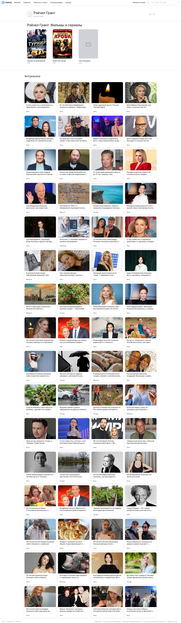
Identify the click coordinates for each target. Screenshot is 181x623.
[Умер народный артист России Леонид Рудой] (107, 98)
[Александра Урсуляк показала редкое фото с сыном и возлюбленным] (107, 333)
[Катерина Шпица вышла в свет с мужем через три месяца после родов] (140, 198)
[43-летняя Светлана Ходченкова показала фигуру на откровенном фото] (40, 333)
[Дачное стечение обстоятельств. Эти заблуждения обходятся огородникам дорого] (107, 400)
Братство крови (59, 61)
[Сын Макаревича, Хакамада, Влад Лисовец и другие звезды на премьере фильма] (40, 232)
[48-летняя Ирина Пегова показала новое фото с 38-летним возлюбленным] (107, 434)
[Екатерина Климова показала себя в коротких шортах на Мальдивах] (40, 366)
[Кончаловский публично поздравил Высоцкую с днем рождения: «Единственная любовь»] (140, 366)
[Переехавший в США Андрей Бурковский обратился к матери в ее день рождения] (40, 165)
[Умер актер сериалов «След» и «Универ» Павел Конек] (40, 434)
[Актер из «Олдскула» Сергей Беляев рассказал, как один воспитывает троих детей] (140, 333)
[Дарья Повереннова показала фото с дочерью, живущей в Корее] (140, 266)
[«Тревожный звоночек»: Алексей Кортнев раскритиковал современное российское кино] (140, 434)
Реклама (18, 621)
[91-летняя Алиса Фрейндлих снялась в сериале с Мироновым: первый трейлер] (73, 98)
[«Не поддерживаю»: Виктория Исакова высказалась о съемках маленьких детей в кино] (140, 299)
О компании (10, 621)
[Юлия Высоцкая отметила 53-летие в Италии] (140, 467)
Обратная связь (172, 621)
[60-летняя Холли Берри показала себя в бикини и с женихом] (40, 534)
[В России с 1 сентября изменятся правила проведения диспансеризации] (73, 232)
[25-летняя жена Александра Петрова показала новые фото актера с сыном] (107, 232)
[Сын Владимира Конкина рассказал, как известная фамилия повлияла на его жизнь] (40, 198)
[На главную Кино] (8, 2)
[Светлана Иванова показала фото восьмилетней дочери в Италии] (107, 602)
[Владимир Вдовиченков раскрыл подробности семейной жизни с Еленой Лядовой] (40, 131)
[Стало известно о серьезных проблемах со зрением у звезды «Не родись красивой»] (140, 232)
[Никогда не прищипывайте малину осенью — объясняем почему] (73, 299)
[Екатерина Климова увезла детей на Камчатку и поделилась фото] (107, 568)
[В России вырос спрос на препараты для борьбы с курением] (140, 400)
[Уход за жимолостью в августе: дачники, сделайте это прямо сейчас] (40, 400)
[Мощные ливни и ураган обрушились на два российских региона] (73, 400)
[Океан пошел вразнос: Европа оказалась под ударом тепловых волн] (107, 198)
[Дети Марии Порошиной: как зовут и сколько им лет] (140, 98)
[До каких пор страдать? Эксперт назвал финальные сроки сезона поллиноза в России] (140, 568)
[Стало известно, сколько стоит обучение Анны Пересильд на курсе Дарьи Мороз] (73, 434)
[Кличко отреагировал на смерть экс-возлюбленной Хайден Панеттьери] (73, 333)
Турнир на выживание (36, 61)
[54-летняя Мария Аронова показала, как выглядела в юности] (107, 467)
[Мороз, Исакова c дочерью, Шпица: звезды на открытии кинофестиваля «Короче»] (73, 602)
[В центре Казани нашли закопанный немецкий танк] (40, 266)
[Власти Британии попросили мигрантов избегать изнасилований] (40, 299)
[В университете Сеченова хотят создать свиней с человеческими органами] (107, 366)
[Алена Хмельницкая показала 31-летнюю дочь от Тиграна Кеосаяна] (40, 467)
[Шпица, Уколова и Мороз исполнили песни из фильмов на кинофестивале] (140, 602)
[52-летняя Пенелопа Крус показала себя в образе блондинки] (40, 568)
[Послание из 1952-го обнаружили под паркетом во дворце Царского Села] (73, 198)
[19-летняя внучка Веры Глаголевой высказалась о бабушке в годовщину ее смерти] (40, 501)
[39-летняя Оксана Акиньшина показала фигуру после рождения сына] (107, 534)
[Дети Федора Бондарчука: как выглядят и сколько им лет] (140, 131)
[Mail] (3, 2)
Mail (3, 621)
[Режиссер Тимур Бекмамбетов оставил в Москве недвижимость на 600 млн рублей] (73, 165)
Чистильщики (84, 61)
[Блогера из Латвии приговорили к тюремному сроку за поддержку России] (73, 568)
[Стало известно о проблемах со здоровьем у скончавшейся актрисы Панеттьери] (40, 98)
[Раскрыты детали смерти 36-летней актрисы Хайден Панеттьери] (140, 165)
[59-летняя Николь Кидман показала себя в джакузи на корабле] (40, 602)
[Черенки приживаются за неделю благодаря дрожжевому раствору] (107, 501)
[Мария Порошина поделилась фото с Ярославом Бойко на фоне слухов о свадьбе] (107, 131)
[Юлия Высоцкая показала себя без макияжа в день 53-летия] (107, 299)
